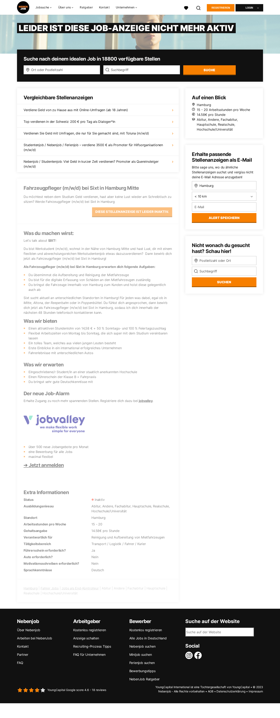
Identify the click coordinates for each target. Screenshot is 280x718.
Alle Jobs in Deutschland (148, 638)
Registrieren (221, 7)
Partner (22, 655)
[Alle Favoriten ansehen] (186, 7)
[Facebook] (198, 655)
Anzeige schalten (86, 638)
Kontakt (104, 7)
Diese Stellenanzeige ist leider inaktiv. (132, 212)
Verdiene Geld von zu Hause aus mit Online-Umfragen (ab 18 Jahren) (76, 110)
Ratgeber (86, 7)
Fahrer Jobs (50, 588)
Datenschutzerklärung (230, 691)
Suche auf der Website (212, 621)
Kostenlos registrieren (89, 630)
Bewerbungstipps (142, 671)
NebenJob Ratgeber (144, 679)
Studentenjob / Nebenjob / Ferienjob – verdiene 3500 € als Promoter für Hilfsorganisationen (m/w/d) (93, 147)
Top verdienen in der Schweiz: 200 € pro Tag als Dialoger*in (69, 122)
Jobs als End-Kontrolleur (80, 588)
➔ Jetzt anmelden (44, 465)
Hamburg (31, 588)
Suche (209, 70)
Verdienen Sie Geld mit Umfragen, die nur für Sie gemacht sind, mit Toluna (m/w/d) (86, 133)
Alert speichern (224, 218)
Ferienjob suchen (142, 663)
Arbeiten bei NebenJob (34, 638)
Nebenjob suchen (142, 646)
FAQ (20, 663)
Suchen (224, 282)
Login (249, 7)
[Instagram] (189, 655)
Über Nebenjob (28, 630)
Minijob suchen (140, 655)
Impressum (256, 691)
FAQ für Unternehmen (89, 655)
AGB (210, 691)
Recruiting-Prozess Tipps (92, 646)
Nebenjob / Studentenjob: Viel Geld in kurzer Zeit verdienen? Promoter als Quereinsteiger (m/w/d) (91, 163)
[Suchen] (198, 7)
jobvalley (146, 401)
